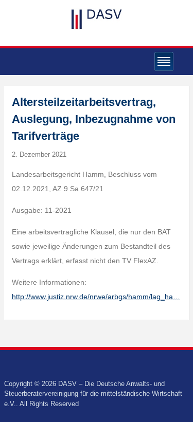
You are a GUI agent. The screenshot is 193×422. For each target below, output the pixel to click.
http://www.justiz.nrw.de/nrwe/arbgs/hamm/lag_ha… (96, 296)
